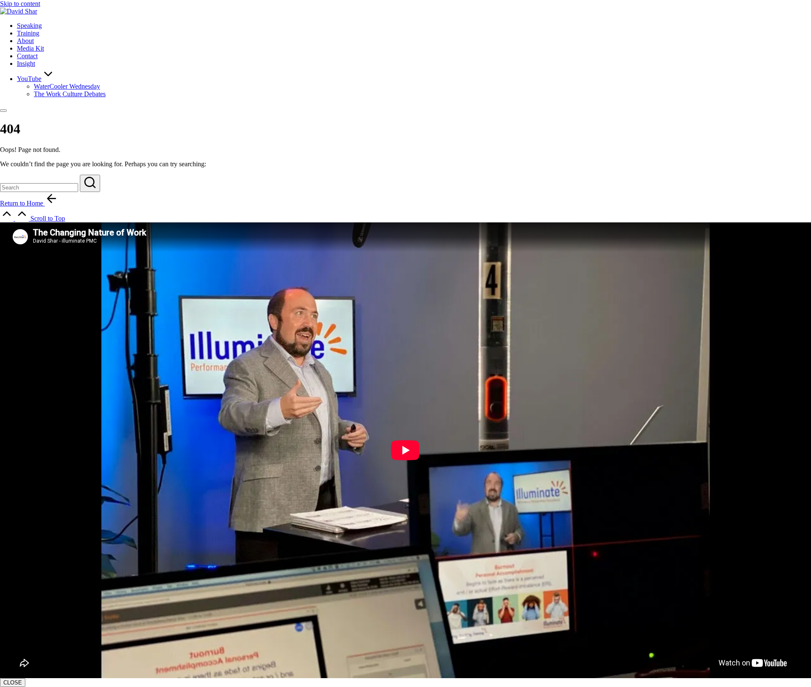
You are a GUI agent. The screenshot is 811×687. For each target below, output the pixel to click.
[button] (90, 183)
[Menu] (3, 110)
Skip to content (20, 3)
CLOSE (12, 682)
